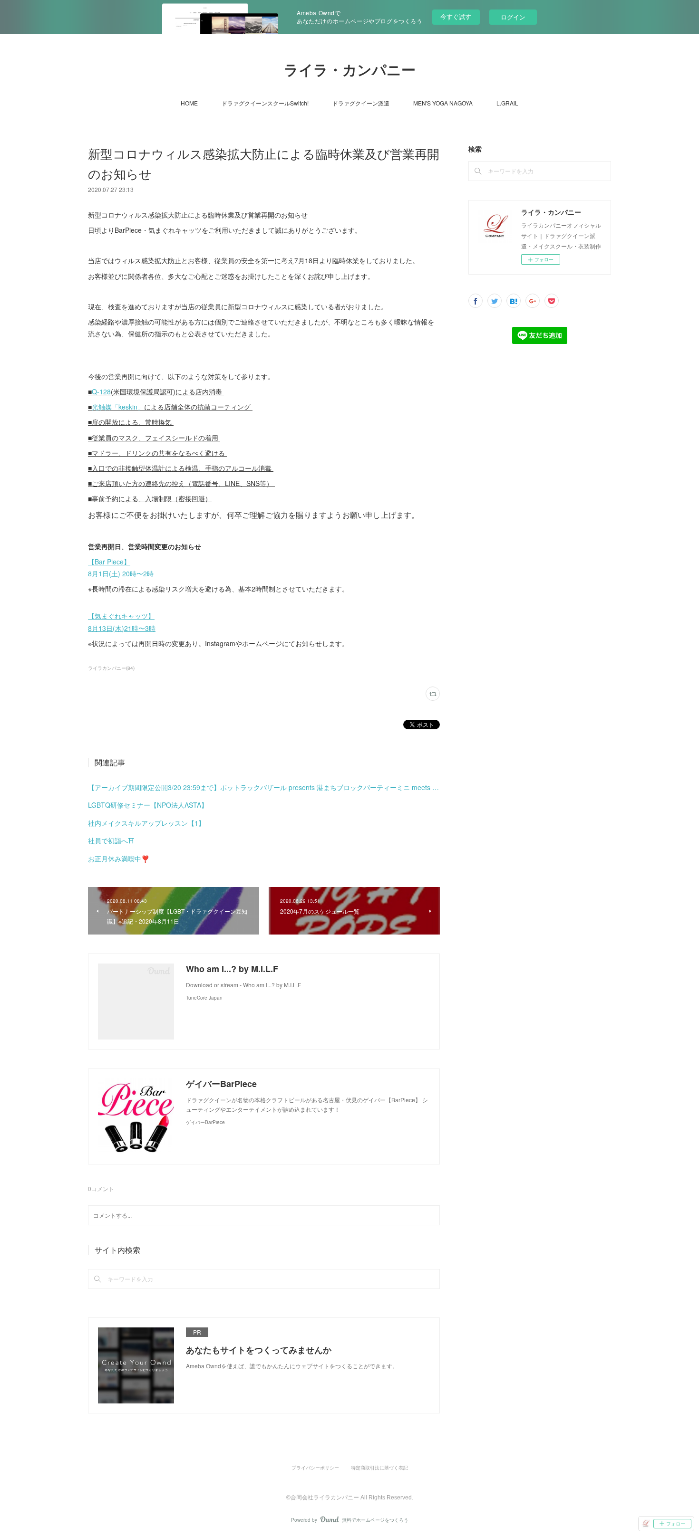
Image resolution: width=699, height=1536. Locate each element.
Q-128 (101, 391)
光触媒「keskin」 (118, 406)
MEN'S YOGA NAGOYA (443, 103)
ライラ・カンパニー (350, 70)
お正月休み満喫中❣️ (118, 858)
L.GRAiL (507, 103)
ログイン (513, 16)
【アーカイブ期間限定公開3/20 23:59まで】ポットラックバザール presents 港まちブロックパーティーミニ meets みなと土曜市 (264, 787)
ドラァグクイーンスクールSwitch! (265, 103)
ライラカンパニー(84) (111, 668)
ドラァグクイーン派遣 (360, 103)
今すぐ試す (455, 16)
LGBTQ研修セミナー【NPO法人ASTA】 (148, 805)
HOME (189, 103)
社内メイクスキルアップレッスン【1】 (146, 823)
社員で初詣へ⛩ (111, 840)
